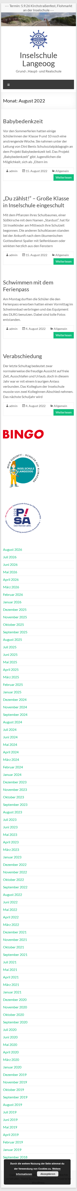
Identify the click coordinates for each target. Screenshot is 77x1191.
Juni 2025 (10, 654)
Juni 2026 (10, 564)
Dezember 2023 (15, 782)
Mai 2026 (10, 572)
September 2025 (15, 632)
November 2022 (15, 872)
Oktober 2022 (13, 879)
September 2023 (15, 804)
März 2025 (11, 677)
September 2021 (15, 954)
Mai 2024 (10, 744)
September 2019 (15, 1097)
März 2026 (11, 587)
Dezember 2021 (15, 932)
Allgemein (62, 171)
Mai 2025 (10, 662)
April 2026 (11, 579)
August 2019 (12, 1104)
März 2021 (11, 984)
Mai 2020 (10, 1044)
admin (13, 171)
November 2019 (15, 1082)
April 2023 (11, 842)
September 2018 (15, 1157)
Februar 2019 (13, 1142)
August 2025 (12, 639)
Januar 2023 (12, 857)
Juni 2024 (10, 737)
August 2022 (12, 894)
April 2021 (11, 977)
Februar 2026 (13, 594)
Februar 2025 (13, 684)
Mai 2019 (10, 1127)
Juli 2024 (9, 729)
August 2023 (12, 812)
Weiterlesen (64, 177)
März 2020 (11, 1059)
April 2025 (11, 669)
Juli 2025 (9, 647)
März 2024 (11, 759)
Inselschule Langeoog (38, 59)
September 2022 (15, 887)
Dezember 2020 (15, 999)
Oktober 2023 (13, 797)
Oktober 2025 (13, 624)
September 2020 (15, 1022)
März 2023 (11, 849)
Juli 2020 (9, 1029)
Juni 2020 (10, 1037)
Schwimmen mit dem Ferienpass (28, 286)
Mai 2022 (10, 909)
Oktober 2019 (13, 1089)
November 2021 (15, 939)
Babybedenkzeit (23, 121)
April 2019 (11, 1134)
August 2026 (12, 549)
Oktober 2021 (13, 947)
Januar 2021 (12, 992)
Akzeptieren (47, 1174)
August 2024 (12, 722)
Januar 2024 (12, 774)
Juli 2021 (9, 962)
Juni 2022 (10, 902)
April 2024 (11, 752)
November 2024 (15, 707)
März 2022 (11, 924)
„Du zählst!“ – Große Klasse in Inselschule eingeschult (36, 202)
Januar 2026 (12, 602)
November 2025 (15, 617)
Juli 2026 (9, 557)
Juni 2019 (10, 1119)
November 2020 (15, 1007)
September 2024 (15, 714)
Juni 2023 (10, 827)
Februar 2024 (13, 767)
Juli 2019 (9, 1112)
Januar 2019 (12, 1149)
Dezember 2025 (15, 609)
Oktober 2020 (13, 1014)
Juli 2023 (9, 819)
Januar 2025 (12, 692)
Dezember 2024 (15, 699)
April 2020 (11, 1052)
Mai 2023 (10, 834)
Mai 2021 (10, 969)
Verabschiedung (22, 356)
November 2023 (15, 789)
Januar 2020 (12, 1067)
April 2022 (11, 917)
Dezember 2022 (15, 864)
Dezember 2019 (15, 1074)
